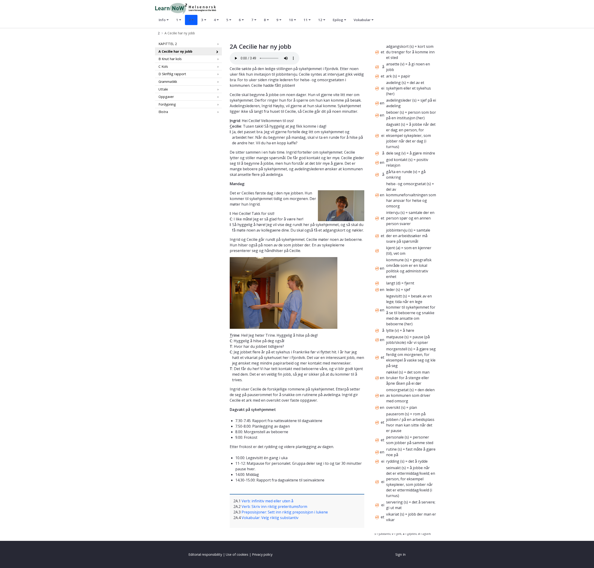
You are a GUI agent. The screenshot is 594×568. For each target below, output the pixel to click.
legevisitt (394, 296)
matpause (395, 336)
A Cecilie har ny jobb (175, 51)
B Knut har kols (170, 59)
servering (394, 502)
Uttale (163, 89)
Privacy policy (262, 554)
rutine (391, 449)
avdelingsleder (398, 100)
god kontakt (396, 159)
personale (395, 437)
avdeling (393, 82)
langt (390, 283)
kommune (395, 259)
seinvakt (393, 467)
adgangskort (397, 46)
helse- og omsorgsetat (406, 183)
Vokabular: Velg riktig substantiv (270, 517)
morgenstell (396, 349)
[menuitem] (163, 20)
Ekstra (163, 112)
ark (389, 76)
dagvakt (393, 124)
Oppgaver (166, 96)
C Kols (163, 66)
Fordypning (167, 104)
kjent (390, 247)
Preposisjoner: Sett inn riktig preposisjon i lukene (285, 512)
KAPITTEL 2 (167, 44)
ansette (392, 64)
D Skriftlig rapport (172, 74)
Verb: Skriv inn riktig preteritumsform (274, 506)
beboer (392, 112)
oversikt (393, 407)
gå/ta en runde (399, 171)
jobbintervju (396, 230)
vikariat (392, 514)
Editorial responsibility (205, 554)
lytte (390, 330)
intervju (393, 212)
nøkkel (392, 372)
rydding (392, 461)
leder (390, 289)
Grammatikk (167, 81)
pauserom (395, 413)
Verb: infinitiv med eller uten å (267, 500)
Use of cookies (237, 554)
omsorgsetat (397, 389)
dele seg (393, 153)
